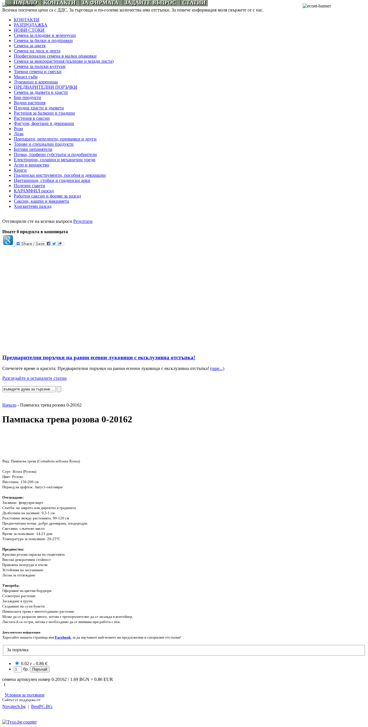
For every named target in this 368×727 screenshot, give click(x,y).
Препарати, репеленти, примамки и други (55, 138)
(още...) (217, 368)
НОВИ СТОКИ (29, 30)
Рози (18, 128)
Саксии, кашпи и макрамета (41, 201)
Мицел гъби (26, 76)
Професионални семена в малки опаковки (55, 56)
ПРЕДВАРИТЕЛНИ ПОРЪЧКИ (45, 87)
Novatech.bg (14, 706)
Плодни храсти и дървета (39, 107)
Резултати (83, 221)
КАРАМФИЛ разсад (34, 190)
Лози (19, 133)
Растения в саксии (32, 118)
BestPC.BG (42, 706)
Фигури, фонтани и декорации (44, 123)
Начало (9, 405)
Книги (20, 170)
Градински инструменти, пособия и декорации (60, 175)
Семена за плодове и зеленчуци (45, 35)
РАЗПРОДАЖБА (30, 24)
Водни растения (29, 102)
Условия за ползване (25, 694)
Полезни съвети (29, 185)
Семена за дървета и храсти (41, 92)
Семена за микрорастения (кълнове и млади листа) (64, 61)
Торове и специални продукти (44, 144)
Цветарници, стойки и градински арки (52, 180)
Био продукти (27, 97)
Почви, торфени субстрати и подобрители (55, 154)
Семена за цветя (29, 45)
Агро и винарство (31, 164)
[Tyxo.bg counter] (19, 722)
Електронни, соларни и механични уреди (54, 159)
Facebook (63, 637)
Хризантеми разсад (32, 206)
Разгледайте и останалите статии (34, 378)
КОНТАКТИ (26, 19)
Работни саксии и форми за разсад (47, 195)
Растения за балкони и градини (44, 113)
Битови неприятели (33, 149)
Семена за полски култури (40, 66)
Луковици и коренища (36, 81)
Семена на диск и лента (37, 50)
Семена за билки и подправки (43, 40)
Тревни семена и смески (38, 71)
